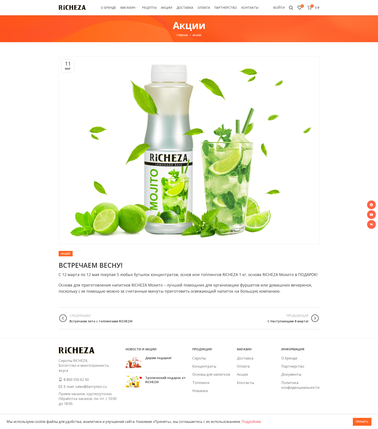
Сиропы (199, 358)
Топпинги (200, 382)
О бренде (289, 358)
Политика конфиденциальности (300, 385)
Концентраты (204, 366)
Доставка (245, 358)
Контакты (245, 382)
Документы (291, 374)
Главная (182, 35)
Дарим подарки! (158, 358)
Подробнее (251, 421)
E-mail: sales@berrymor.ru (85, 386)
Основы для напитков (211, 374)
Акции (196, 35)
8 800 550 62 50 (76, 379)
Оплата (243, 366)
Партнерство (292, 366)
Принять (362, 422)
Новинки (200, 390)
